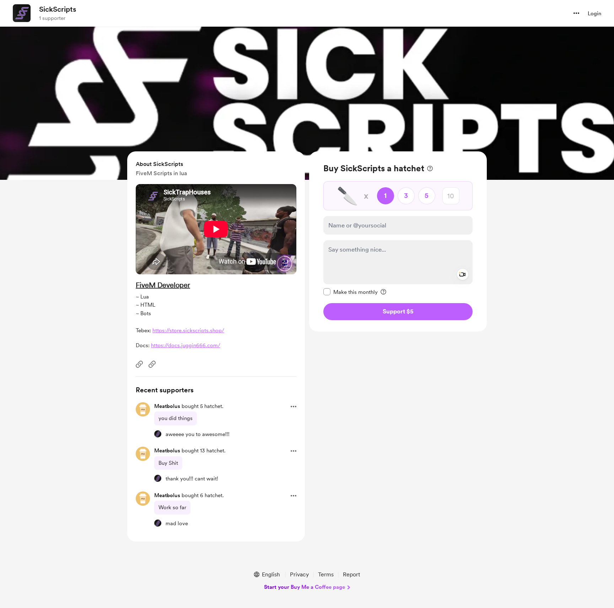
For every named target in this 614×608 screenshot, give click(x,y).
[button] (576, 13)
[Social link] (139, 364)
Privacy (299, 574)
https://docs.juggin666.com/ (185, 345)
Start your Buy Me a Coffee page (304, 587)
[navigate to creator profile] (22, 13)
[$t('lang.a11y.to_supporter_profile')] (157, 434)
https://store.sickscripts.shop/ (188, 330)
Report (351, 574)
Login (594, 13)
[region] (398, 241)
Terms (326, 574)
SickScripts (57, 9)
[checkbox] (350, 291)
